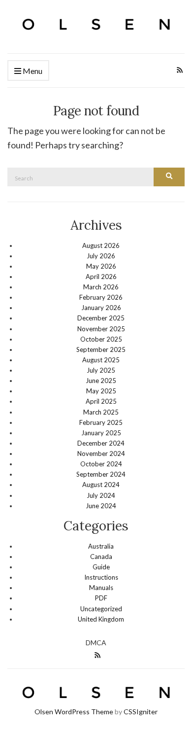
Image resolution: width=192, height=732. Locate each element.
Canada (101, 556)
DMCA (96, 642)
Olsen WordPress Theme (73, 711)
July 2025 (101, 370)
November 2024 (101, 453)
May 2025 (101, 391)
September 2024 (101, 474)
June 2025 (101, 380)
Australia (101, 546)
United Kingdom (101, 619)
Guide (101, 567)
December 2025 (101, 318)
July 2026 (101, 256)
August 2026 (101, 245)
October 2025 (101, 339)
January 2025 (101, 433)
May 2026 (101, 266)
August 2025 (101, 360)
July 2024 (101, 495)
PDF (101, 598)
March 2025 (101, 412)
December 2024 (101, 443)
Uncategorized (101, 609)
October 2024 (101, 464)
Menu (31, 70)
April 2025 (101, 401)
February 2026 (101, 297)
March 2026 (101, 287)
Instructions (101, 577)
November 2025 (101, 329)
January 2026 (101, 308)
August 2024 (101, 484)
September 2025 (101, 349)
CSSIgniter (141, 711)
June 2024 (101, 506)
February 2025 (101, 422)
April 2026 (101, 276)
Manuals (101, 588)
